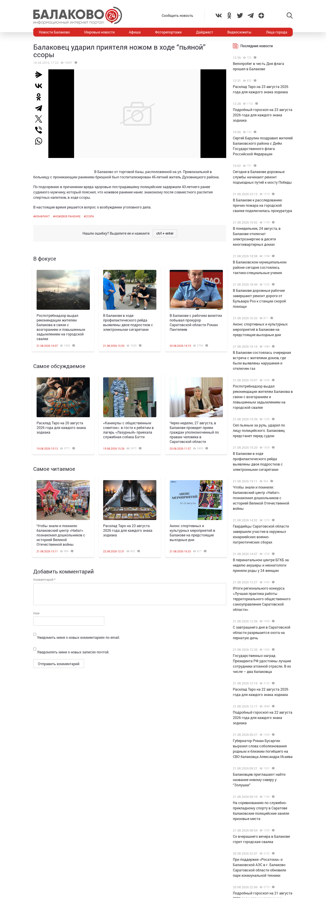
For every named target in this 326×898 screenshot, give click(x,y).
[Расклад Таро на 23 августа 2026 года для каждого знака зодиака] (129, 500)
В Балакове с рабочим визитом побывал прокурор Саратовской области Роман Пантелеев (196, 322)
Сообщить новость (177, 15)
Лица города (276, 32)
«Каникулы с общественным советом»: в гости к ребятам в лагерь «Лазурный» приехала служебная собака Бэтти (128, 430)
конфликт (42, 216)
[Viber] (40, 130)
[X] (40, 119)
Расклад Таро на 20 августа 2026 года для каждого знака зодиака (61, 427)
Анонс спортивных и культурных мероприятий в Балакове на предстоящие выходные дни (192, 532)
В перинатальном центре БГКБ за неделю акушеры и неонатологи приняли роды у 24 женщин (261, 565)
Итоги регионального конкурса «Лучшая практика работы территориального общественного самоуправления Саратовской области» (262, 599)
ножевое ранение (68, 216)
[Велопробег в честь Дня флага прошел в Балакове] (254, 57)
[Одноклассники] (40, 97)
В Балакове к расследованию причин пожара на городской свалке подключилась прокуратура (262, 205)
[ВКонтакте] (40, 85)
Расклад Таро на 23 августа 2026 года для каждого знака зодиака (127, 530)
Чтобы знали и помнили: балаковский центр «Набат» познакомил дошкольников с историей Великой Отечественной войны (61, 535)
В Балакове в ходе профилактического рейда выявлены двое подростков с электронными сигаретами (128, 322)
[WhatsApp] (40, 141)
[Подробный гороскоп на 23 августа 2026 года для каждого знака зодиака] (256, 103)
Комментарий (44, 579)
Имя (36, 613)
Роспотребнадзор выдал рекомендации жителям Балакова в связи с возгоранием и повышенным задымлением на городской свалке (61, 327)
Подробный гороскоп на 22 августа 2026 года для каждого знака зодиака (262, 717)
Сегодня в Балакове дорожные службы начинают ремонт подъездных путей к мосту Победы (262, 177)
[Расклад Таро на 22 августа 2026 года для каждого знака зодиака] (273, 683)
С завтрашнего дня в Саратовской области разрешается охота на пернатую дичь (261, 632)
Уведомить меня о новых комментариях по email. (78, 637)
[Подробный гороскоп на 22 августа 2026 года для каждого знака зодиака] (273, 706)
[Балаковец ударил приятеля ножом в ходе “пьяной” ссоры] (75, 62)
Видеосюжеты (239, 32)
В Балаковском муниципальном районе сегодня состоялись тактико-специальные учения (260, 267)
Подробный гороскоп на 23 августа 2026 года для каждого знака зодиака (262, 115)
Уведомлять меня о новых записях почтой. (73, 652)
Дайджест (204, 32)
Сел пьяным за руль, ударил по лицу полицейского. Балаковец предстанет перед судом (259, 430)
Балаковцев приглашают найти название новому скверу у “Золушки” (259, 779)
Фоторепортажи (168, 32)
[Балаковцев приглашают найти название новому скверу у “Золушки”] (273, 768)
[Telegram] (40, 108)
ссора (89, 216)
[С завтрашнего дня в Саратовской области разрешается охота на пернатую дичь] (273, 621)
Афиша (135, 32)
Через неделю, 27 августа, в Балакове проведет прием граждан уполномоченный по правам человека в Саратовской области (194, 432)
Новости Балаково (54, 32)
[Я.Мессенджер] (40, 74)
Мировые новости (99, 32)
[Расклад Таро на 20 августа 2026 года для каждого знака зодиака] (63, 397)
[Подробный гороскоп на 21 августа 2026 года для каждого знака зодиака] (273, 887)
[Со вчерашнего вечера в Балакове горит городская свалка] (273, 830)
